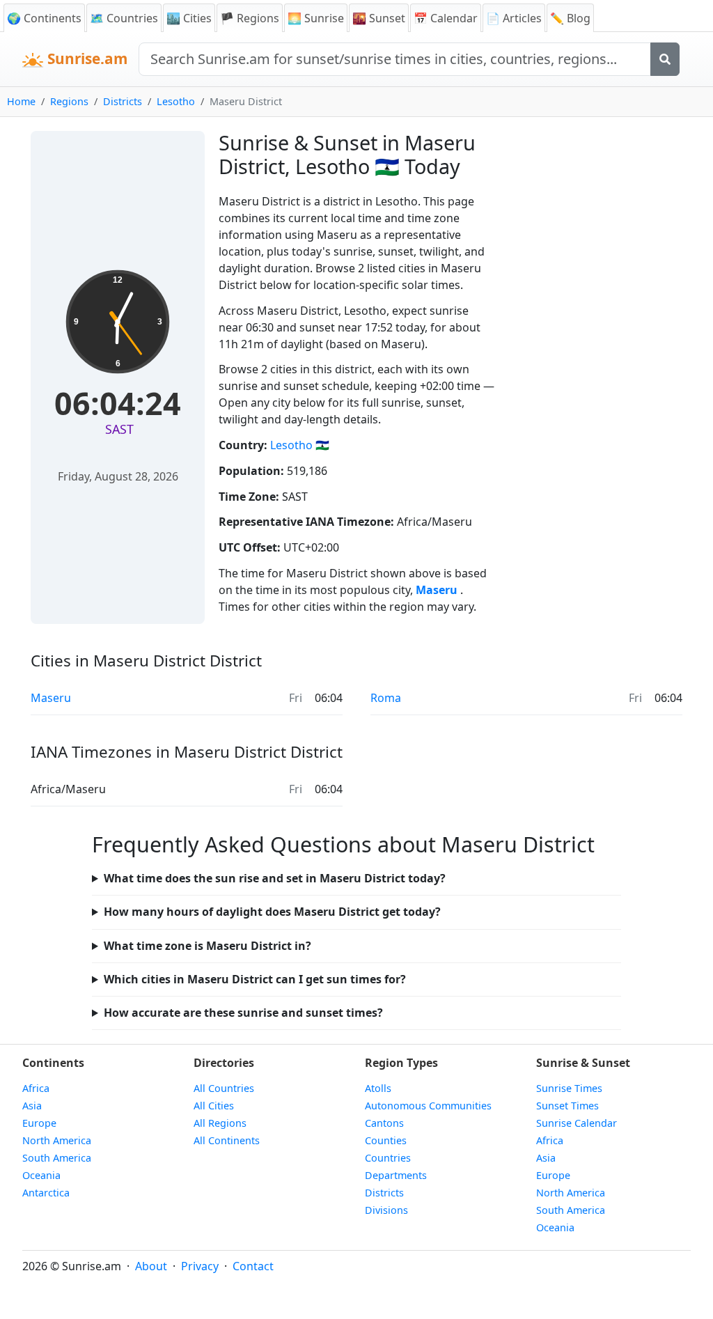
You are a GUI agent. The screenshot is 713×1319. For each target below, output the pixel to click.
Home (21, 101)
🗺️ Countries (124, 18)
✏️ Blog (570, 18)
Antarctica (46, 1192)
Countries (388, 1157)
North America (56, 1140)
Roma (385, 697)
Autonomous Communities (428, 1105)
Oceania (41, 1175)
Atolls (378, 1088)
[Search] (665, 59)
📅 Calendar (446, 18)
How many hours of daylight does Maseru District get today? (272, 911)
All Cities (214, 1105)
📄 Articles (514, 18)
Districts (122, 101)
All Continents (227, 1140)
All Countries (224, 1088)
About (151, 1266)
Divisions (386, 1210)
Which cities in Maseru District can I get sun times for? (255, 979)
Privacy (200, 1266)
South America (56, 1157)
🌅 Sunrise (316, 18)
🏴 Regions (249, 18)
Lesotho (176, 101)
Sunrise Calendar (576, 1123)
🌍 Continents (44, 18)
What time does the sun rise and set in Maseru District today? (275, 878)
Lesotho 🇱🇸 (299, 445)
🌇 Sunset (378, 18)
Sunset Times (567, 1105)
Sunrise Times (569, 1088)
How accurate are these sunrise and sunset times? (243, 1012)
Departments (396, 1175)
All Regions (220, 1123)
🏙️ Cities (189, 18)
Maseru (438, 590)
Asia (32, 1105)
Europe (39, 1123)
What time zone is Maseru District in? (207, 945)
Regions (69, 101)
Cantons (384, 1123)
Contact (253, 1266)
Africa (35, 1088)
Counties (386, 1140)
